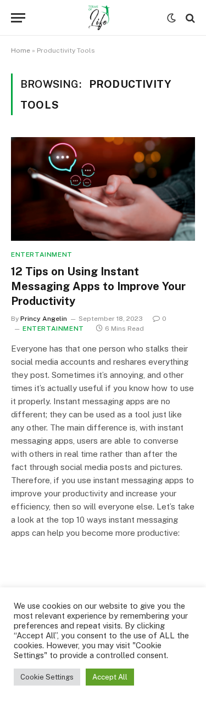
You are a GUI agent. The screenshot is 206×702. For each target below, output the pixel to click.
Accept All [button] (109, 677)
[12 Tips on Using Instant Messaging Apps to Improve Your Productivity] (103, 188)
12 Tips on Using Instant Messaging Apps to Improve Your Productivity (98, 286)
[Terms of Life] (99, 18)
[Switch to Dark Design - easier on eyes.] (171, 18)
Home (20, 50)
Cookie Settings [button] (47, 677)
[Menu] (18, 17)
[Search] (189, 17)
